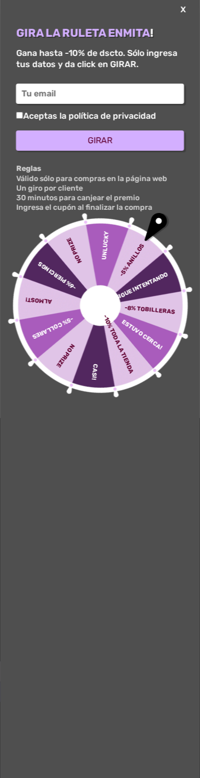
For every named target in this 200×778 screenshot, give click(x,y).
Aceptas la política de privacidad (89, 116)
